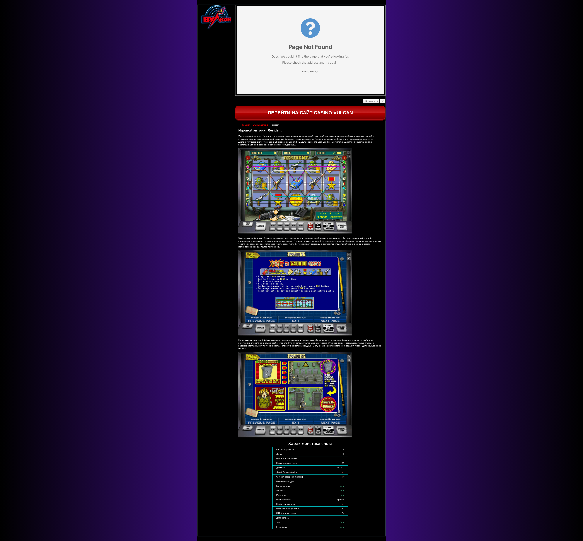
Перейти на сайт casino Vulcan (310, 112)
